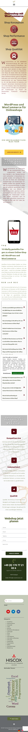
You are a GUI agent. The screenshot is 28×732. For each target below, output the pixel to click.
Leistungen (10, 631)
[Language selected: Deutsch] (21, 730)
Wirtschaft (9, 625)
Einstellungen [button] (7, 373)
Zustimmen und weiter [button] (18, 373)
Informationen (10, 636)
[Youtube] (8, 611)
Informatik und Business (13, 638)
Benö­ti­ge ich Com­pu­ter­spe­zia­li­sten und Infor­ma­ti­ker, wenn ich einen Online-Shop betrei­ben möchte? (12, 380)
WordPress (9, 621)
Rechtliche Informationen (13, 630)
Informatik (9, 639)
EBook (8, 644)
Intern (8, 635)
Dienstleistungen (11, 646)
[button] (14, 4)
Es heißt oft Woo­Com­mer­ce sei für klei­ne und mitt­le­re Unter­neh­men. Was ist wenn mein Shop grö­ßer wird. (12, 341)
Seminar (9, 628)
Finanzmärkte (10, 643)
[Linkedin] (13, 611)
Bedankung (10, 648)
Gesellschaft (10, 641)
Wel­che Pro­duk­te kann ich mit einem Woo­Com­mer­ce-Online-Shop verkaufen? (11, 331)
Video (8, 626)
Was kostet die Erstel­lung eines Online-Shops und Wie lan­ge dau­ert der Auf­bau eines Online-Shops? (12, 351)
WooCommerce (11, 623)
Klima (8, 633)
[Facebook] (18, 611)
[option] (23, 730)
